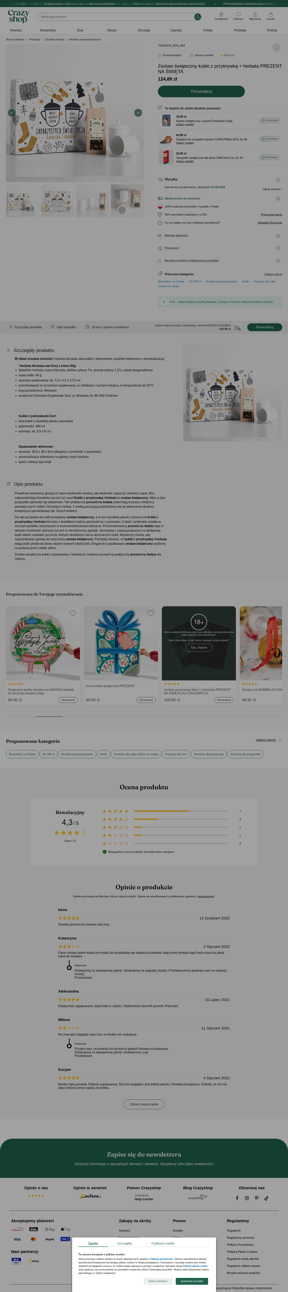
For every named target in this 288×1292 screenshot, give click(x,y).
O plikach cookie (163, 1243)
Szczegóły (124, 1243)
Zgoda (93, 1243)
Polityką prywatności (162, 1259)
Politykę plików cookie (195, 1266)
